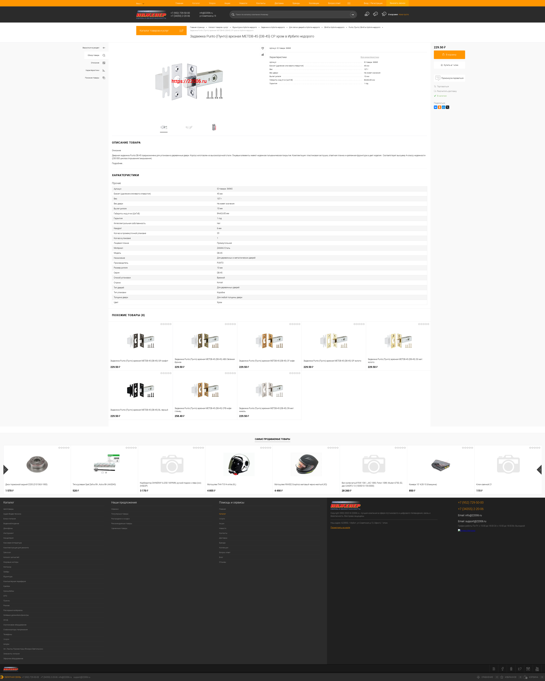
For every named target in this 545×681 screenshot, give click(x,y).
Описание (95, 63)
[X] (447, 107)
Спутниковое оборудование (14, 625)
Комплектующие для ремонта (16, 548)
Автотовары (8, 509)
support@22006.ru (475, 521)
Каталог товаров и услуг (154, 30)
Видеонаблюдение (11, 523)
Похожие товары (92, 78)
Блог (221, 557)
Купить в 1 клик (451, 65)
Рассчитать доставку (447, 91)
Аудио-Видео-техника (12, 514)
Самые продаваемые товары (272, 439)
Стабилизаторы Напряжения (15, 630)
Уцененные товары (119, 528)
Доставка (279, 3)
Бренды (296, 3)
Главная (179, 3)
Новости (243, 3)
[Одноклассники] (439, 107)
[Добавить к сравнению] (262, 54)
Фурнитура (7, 576)
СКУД (5, 620)
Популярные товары (119, 514)
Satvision (7, 552)
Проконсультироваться (452, 78)
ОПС (5, 596)
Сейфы (6, 572)
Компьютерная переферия (14, 581)
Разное (6, 605)
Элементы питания (11, 654)
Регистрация (376, 3)
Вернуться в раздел (91, 48)
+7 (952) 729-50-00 (30, 677)
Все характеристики (370, 57)
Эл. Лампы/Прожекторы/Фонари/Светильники (23, 649)
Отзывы (222, 562)
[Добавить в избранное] (262, 48)
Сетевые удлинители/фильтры (16, 615)
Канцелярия (8, 538)
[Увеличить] (189, 81)
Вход (366, 3)
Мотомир (7, 567)
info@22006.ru (473, 515)
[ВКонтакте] (435, 107)
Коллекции (314, 3)
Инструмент (8, 533)
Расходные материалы (13, 610)
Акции (227, 3)
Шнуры (6, 644)
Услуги (212, 3)
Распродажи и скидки (120, 519)
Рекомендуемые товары (121, 523)
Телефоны (7, 634)
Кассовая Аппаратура (12, 543)
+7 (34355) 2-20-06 (49, 677)
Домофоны (8, 528)
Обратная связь (12, 677)
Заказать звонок (397, 3)
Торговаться (443, 86)
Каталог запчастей (11, 557)
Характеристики (92, 70)
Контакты (261, 3)
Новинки (115, 509)
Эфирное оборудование (13, 658)
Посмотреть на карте (340, 527)
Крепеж (6, 586)
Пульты (6, 601)
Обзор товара (93, 55)
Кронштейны (8, 591)
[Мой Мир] (443, 107)
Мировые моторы (10, 562)
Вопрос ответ (334, 3)
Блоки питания (9, 519)
